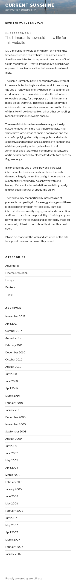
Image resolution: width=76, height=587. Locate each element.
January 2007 (13, 554)
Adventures (12, 265)
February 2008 (14, 510)
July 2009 (11, 446)
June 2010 (11, 381)
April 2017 (11, 323)
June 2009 (11, 453)
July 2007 (11, 518)
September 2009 (16, 431)
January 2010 (13, 410)
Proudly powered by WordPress (23, 578)
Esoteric (10, 287)
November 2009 (15, 424)
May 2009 (11, 460)
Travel (9, 294)
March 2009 (12, 474)
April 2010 (11, 388)
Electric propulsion (16, 273)
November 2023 (15, 316)
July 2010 (11, 374)
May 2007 (11, 525)
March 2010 (12, 395)
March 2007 (12, 539)
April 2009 (11, 467)
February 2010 (14, 402)
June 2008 (11, 496)
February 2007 (14, 546)
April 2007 (11, 532)
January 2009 (13, 489)
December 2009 (15, 417)
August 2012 (13, 338)
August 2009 (13, 438)
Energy (9, 280)
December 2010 (15, 352)
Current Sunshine (30, 5)
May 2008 (11, 503)
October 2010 (13, 359)
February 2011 (14, 345)
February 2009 (14, 482)
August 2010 (13, 366)
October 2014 (13, 330)
